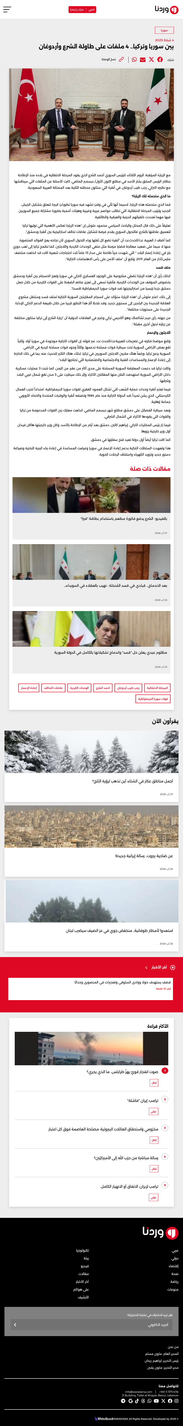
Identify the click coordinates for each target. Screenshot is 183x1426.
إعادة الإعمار (29, 688)
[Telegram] (123, 1401)
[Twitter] (151, 60)
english (77, 9)
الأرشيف (83, 1297)
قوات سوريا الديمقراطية (153, 699)
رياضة (175, 1282)
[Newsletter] (15, 1325)
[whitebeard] (103, 1418)
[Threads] (143, 1401)
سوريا (164, 30)
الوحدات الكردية (79, 688)
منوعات (173, 1289)
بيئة (86, 1258)
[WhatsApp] (150, 1401)
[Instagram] (177, 1401)
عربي (91, 9)
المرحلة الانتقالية (157, 688)
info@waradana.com (138, 1391)
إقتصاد (173, 1266)
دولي (175, 1258)
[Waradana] (161, 1239)
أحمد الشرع (103, 688)
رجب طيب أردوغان (128, 688)
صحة (175, 1274)
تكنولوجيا (82, 1250)
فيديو (85, 1266)
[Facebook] (160, 60)
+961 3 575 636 (169, 1391)
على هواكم (81, 1289)
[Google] (130, 1401)
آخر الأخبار (82, 1282)
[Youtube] (156, 1401)
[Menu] (7, 11)
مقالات (84, 1274)
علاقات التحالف (53, 688)
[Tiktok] (137, 1401)
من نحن (173, 1347)
